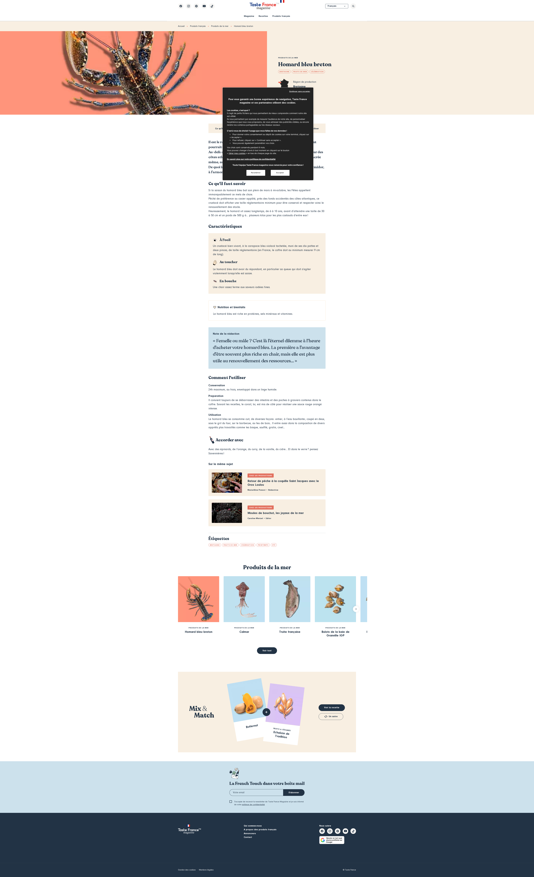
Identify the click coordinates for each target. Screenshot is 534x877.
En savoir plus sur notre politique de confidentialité (251, 159)
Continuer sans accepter (299, 91)
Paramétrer (256, 173)
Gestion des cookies (187, 870)
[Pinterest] (196, 6)
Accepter (280, 173)
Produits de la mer (219, 26)
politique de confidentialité (253, 805)
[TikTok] (212, 6)
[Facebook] (181, 6)
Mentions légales (206, 870)
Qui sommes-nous (253, 826)
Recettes (263, 16)
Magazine (249, 16)
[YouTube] (204, 6)
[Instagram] (188, 6)
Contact (248, 837)
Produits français (281, 16)
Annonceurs (250, 833)
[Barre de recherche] (353, 6)
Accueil (181, 26)
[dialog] (268, 134)
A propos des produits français (260, 829)
